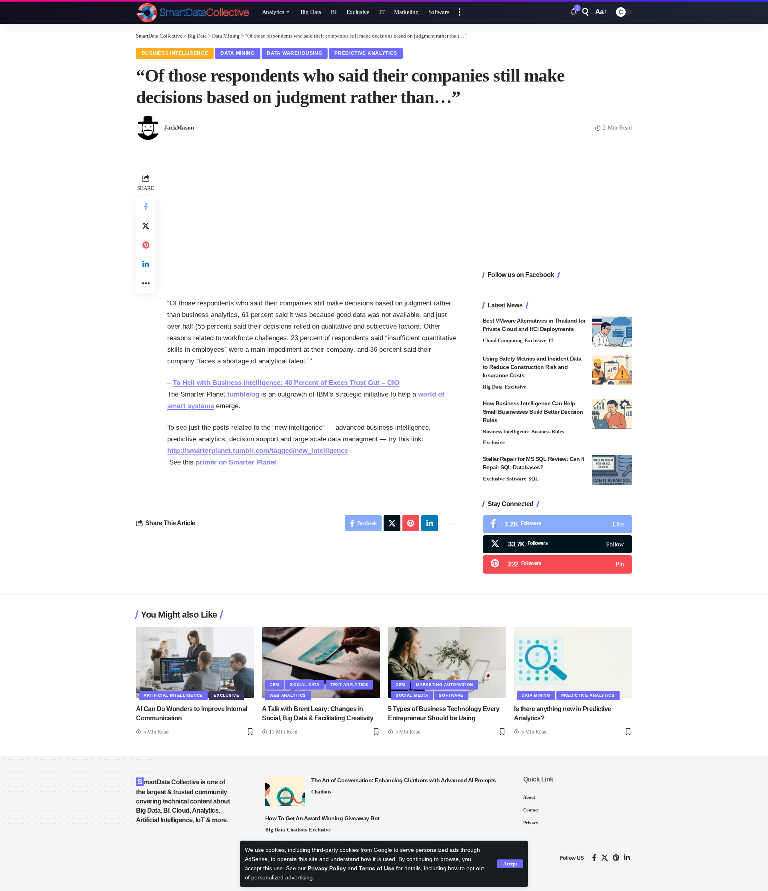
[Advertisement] (313, 228)
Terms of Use (376, 868)
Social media (412, 695)
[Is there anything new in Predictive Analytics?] (573, 662)
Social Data (305, 684)
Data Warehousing (294, 53)
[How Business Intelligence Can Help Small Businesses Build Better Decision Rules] (612, 414)
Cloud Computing (503, 340)
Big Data (493, 387)
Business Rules (547, 432)
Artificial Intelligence (173, 695)
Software (516, 479)
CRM (274, 684)
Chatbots (321, 792)
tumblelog (243, 394)
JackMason (179, 127)
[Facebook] (557, 524)
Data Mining (237, 53)
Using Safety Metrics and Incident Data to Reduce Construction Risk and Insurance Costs (532, 367)
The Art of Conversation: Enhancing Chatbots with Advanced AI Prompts (403, 780)
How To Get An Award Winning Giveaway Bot (322, 818)
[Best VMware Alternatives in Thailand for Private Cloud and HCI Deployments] (612, 332)
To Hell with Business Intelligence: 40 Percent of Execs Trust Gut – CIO (286, 383)
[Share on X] (145, 225)
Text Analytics (349, 684)
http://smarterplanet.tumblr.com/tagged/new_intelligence (257, 450)
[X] (557, 544)
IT (551, 340)
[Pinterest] (557, 564)
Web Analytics (288, 695)
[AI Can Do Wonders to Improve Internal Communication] (195, 662)
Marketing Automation (444, 684)
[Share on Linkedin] (145, 264)
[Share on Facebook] (145, 206)
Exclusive (535, 340)
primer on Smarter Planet (236, 462)
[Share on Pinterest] (145, 245)
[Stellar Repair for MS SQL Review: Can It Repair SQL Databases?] (612, 470)
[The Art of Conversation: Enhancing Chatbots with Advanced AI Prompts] (285, 791)
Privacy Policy (327, 868)
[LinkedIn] (627, 858)
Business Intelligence (175, 53)
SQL (533, 479)
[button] (510, 863)
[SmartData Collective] (192, 12)
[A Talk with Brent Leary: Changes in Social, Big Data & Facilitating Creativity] (321, 662)
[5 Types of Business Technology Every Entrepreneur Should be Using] (447, 662)
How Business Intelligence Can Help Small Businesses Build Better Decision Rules (533, 411)
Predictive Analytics (365, 53)
